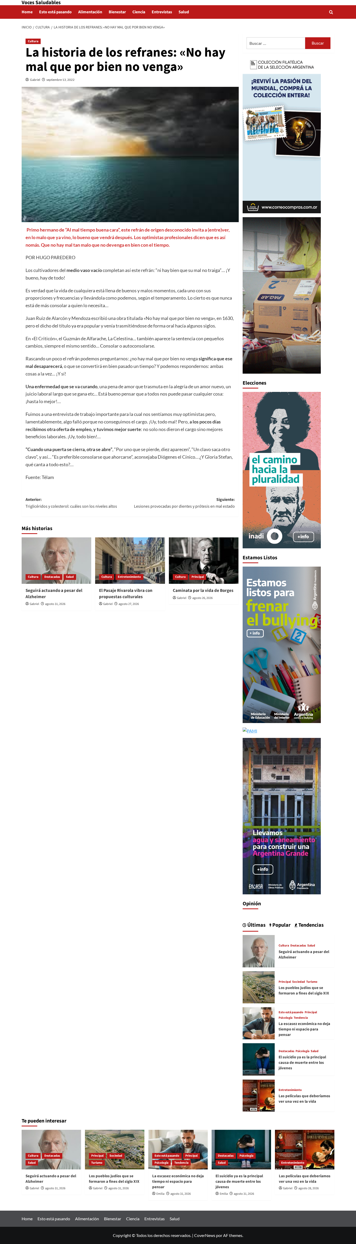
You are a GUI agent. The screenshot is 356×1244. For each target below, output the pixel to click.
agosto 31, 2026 (55, 604)
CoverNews (204, 1235)
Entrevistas (162, 12)
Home (27, 12)
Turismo (311, 982)
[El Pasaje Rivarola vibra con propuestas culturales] (130, 560)
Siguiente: (184, 503)
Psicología (285, 1018)
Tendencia (301, 1018)
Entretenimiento (129, 577)
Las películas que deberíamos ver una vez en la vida (304, 1098)
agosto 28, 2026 (308, 1188)
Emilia (160, 1194)
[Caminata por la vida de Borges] (203, 560)
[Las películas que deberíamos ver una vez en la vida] (259, 1095)
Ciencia (138, 12)
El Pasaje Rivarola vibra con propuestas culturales (125, 593)
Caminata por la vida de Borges (203, 590)
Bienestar (117, 12)
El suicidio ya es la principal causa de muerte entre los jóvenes (302, 1062)
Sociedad (298, 982)
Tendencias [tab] (310, 925)
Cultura (33, 41)
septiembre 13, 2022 (60, 80)
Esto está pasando (55, 12)
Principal (198, 577)
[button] (331, 12)
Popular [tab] (281, 925)
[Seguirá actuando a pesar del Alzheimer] (56, 560)
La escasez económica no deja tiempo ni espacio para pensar (304, 1029)
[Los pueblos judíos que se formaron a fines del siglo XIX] (259, 986)
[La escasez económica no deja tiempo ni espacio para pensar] (259, 1022)
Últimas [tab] (256, 925)
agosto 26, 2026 (202, 598)
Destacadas (52, 577)
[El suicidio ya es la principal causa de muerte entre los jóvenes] (259, 1058)
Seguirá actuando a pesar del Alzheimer (54, 593)
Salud (184, 12)
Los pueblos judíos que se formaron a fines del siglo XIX (304, 990)
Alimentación (90, 12)
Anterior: (71, 503)
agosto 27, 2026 (129, 604)
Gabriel (35, 80)
